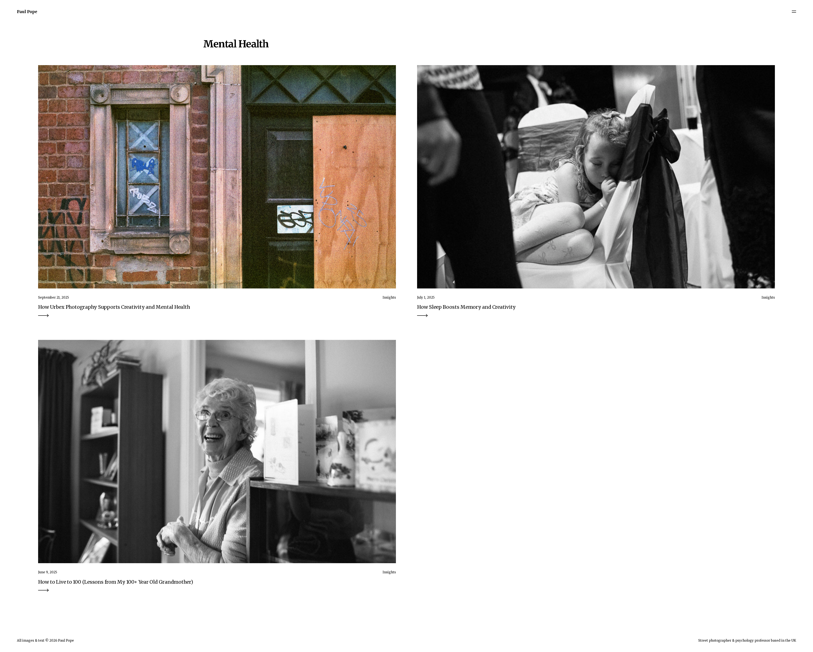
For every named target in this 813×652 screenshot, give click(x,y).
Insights (389, 297)
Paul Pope (27, 11)
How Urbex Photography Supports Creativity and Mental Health (114, 307)
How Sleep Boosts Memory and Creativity (466, 307)
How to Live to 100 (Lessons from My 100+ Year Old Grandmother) (115, 582)
